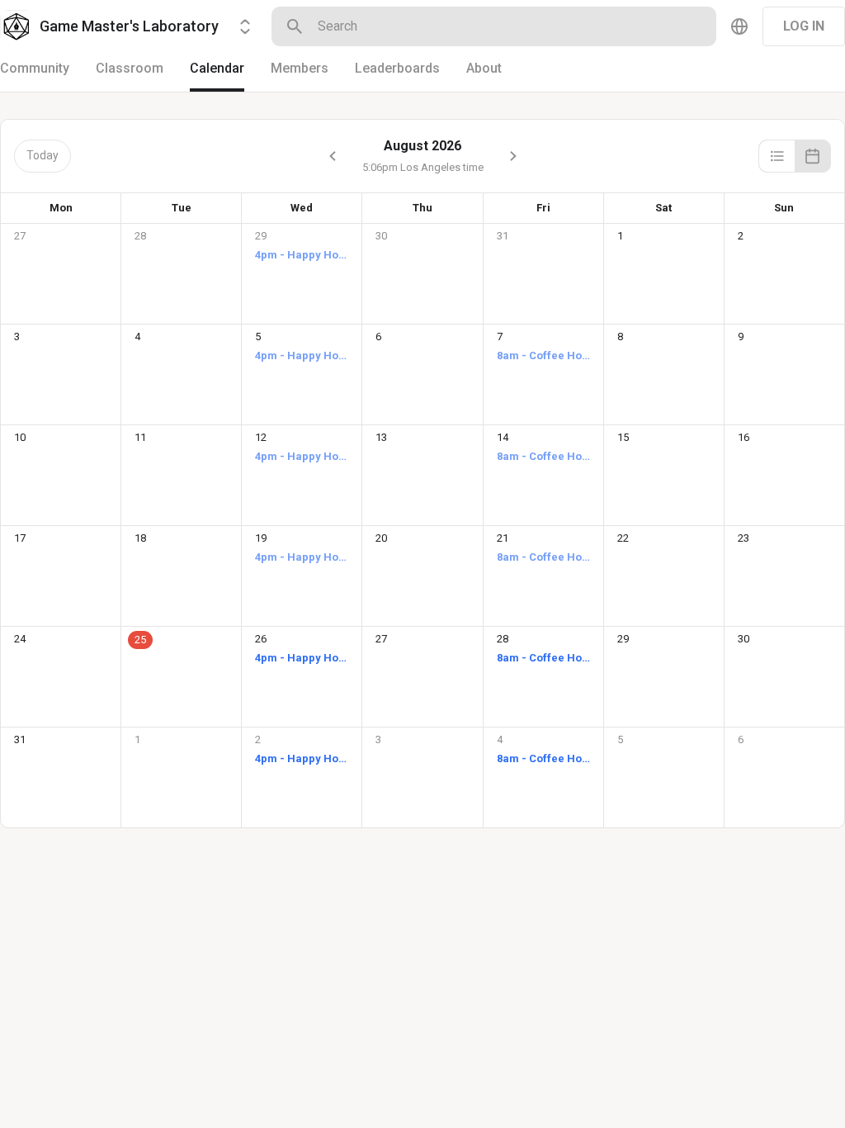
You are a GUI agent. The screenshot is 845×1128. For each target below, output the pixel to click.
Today (42, 155)
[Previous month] (332, 156)
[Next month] (513, 156)
